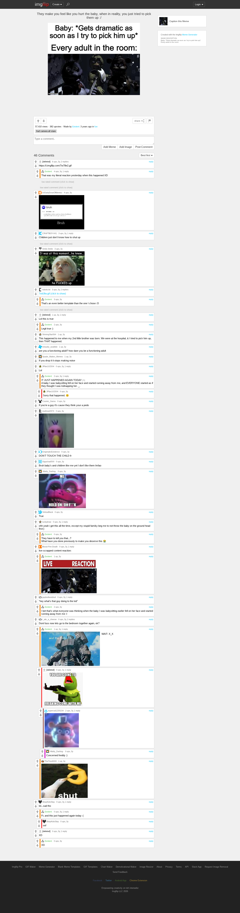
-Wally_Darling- (49, 471)
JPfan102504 (48, 366)
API (187, 867)
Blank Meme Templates (69, 867)
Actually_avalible (49, 347)
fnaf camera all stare (46, 131)
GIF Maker (30, 867)
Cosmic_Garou (49, 401)
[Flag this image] (149, 121)
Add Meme (109, 147)
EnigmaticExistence (51, 452)
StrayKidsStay (48, 802)
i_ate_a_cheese (49, 619)
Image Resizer (146, 867)
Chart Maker (106, 867)
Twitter (108, 880)
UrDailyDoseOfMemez (52, 193)
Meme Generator (189, 35)
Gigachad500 (48, 461)
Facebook (97, 880)
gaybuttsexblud (49, 597)
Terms (179, 867)
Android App (120, 880)
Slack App (196, 867)
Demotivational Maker (126, 867)
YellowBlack (47, 512)
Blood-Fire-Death (50, 547)
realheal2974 (48, 411)
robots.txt (46, 290)
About (159, 867)
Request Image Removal (216, 867)
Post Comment (143, 147)
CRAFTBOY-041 (49, 233)
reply (151, 162)
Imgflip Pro (17, 867)
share (137, 120)
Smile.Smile (47, 249)
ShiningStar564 (49, 334)
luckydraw (46, 522)
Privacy (169, 867)
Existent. (76, 127)
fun (96, 126)
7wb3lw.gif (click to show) (52, 293)
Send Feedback (120, 872)
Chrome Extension (138, 880)
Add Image (125, 147)
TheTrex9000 (51, 761)
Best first (145, 155)
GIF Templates (91, 867)
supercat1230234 (56, 711)
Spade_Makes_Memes (52, 357)
